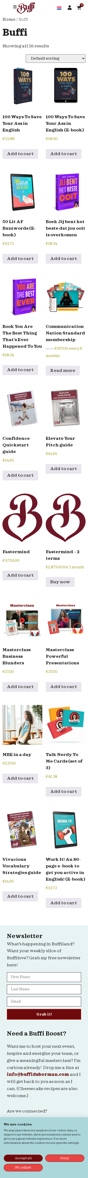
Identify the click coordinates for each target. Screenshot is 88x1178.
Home (8, 20)
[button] (15, 6)
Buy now (60, 582)
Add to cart (20, 154)
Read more (62, 370)
